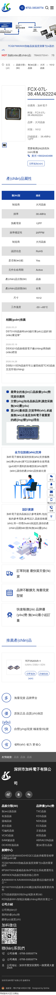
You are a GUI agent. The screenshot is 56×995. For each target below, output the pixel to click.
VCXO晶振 (8, 835)
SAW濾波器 (8, 840)
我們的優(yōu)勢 (11, 914)
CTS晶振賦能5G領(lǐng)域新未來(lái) (22, 894)
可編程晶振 (8, 830)
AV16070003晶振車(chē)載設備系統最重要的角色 (28, 888)
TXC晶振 (41, 811)
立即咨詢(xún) (36, 163)
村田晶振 (41, 835)
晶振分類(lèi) (20, 66)
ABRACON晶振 (45, 840)
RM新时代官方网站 (9, 993)
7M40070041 (41, 55)
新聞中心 (7, 850)
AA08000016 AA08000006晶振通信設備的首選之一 (28, 881)
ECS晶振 (41, 825)
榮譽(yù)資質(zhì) (11, 919)
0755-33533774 (28, 953)
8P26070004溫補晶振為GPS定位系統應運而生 (28, 870)
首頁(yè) (8, 66)
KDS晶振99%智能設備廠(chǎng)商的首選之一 (27, 899)
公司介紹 (7, 904)
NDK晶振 (41, 821)
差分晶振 (7, 825)
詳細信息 (43, 673)
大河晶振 (42, 66)
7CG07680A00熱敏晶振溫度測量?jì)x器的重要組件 (27, 864)
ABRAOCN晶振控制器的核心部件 (20, 875)
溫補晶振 (7, 821)
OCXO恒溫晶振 (10, 845)
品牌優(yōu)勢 (45, 806)
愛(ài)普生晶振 (44, 845)
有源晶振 (7, 816)
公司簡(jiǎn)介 (9, 909)
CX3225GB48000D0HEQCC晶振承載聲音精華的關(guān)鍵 (28, 857)
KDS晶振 (41, 816)
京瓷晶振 (41, 830)
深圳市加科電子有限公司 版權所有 (16, 980)
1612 (51, 64)
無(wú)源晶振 (32, 66)
